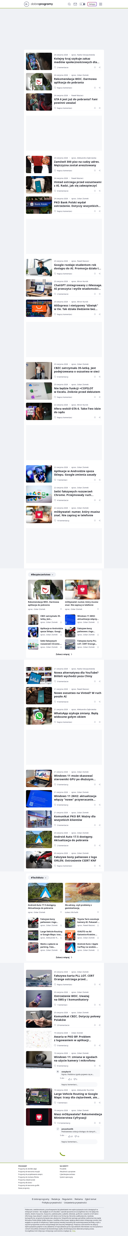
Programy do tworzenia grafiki (28, 1185)
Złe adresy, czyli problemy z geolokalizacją (78, 906)
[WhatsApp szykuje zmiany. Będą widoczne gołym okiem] (39, 716)
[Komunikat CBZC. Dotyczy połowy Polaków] (39, 1019)
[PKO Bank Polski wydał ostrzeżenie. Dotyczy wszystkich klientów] (39, 205)
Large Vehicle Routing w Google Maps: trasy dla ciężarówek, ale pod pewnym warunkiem (51, 933)
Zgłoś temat (90, 1199)
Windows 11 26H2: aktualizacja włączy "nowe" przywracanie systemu (88, 618)
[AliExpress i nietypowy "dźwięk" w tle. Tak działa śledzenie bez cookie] (39, 308)
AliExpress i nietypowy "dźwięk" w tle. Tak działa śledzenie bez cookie (76, 308)
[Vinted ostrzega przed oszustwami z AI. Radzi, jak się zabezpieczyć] (39, 184)
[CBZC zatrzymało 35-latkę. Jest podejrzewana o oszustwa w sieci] (39, 370)
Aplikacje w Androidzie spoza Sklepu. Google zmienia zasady (75, 472)
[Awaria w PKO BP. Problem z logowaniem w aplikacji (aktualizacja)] (39, 1039)
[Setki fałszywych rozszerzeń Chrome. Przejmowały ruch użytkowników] (39, 494)
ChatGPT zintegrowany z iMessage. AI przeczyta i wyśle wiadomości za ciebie (78, 288)
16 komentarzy (63, 520)
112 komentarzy (63, 1123)
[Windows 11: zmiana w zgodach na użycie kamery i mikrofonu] (39, 1059)
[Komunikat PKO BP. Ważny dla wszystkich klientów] (39, 819)
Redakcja (56, 1199)
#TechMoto (37, 877)
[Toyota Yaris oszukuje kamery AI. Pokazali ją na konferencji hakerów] (70, 923)
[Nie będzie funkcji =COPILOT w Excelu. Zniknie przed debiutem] (39, 391)
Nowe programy (24, 1188)
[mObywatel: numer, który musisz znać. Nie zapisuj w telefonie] (39, 514)
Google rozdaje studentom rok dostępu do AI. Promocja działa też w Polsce (78, 268)
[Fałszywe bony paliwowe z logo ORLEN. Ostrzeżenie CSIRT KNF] (70, 632)
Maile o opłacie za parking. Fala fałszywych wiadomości (49, 945)
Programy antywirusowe (26, 1180)
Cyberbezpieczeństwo (67, 1174)
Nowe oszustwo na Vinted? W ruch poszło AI (77, 694)
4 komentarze (62, 191)
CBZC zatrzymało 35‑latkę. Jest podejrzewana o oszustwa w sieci (77, 369)
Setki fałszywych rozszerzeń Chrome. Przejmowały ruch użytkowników (73, 494)
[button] (101, 4)
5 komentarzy (62, 784)
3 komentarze (62, 681)
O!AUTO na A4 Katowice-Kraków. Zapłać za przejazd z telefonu (87, 933)
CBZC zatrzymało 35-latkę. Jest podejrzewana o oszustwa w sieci (50, 618)
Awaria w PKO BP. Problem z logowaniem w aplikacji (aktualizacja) (72, 1040)
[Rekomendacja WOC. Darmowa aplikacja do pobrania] (39, 81)
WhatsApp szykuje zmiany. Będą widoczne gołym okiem (76, 714)
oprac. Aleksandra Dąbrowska (83, 158)
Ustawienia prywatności (75, 1202)
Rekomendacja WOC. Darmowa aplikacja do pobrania (75, 80)
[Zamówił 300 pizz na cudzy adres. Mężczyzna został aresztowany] (39, 164)
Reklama (79, 1199)
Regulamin (67, 1199)
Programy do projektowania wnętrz (30, 1174)
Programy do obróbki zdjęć (27, 1169)
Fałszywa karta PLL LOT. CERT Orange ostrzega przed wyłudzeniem (86, 642)
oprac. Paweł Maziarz (80, 261)
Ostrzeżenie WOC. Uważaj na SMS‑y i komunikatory (71, 997)
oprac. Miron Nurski (79, 281)
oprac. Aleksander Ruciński (82, 1090)
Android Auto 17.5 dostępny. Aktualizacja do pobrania (73, 838)
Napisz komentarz (64, 88)
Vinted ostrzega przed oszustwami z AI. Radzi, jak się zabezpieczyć (78, 183)
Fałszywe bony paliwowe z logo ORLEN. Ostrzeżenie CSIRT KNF (87, 630)
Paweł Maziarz (77, 95)
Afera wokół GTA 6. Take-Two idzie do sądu (77, 410)
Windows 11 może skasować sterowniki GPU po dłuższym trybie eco (73, 779)
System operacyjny (66, 1177)
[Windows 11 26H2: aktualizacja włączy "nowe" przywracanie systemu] (70, 619)
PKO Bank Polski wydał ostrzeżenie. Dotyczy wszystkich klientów (76, 205)
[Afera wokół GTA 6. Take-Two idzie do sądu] (39, 411)
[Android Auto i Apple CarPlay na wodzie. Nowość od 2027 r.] (70, 947)
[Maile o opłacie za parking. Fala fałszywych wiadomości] (33, 947)
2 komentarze (62, 67)
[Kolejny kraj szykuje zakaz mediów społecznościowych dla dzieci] (39, 61)
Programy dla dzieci (25, 1183)
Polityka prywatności (52, 1202)
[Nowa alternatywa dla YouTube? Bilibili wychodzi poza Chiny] (39, 675)
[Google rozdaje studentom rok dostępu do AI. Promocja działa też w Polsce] (39, 267)
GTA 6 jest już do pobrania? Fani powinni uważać (76, 101)
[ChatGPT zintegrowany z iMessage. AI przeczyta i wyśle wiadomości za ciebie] (39, 288)
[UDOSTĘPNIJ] (99, 67)
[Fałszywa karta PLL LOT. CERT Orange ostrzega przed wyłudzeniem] (70, 644)
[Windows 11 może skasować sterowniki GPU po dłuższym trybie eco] (39, 778)
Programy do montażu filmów (28, 1177)
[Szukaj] (69, 4)
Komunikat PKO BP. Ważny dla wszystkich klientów (75, 818)
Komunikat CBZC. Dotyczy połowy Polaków (77, 1018)
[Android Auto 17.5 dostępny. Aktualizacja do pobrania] (39, 839)
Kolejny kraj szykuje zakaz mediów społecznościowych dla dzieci (75, 62)
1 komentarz (62, 480)
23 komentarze (63, 1025)
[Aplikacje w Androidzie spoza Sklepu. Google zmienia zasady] (39, 474)
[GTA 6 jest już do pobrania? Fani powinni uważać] (39, 102)
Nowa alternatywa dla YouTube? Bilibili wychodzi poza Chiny (76, 674)
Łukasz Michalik (71, 912)
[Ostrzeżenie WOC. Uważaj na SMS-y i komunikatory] (39, 998)
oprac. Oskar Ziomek (79, 75)
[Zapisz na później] (94, 67)
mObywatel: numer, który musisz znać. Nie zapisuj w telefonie (77, 513)
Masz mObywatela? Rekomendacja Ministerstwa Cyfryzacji (78, 1115)
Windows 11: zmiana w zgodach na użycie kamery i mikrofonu (75, 1058)
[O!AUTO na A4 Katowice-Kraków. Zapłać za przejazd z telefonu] (70, 935)
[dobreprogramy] (44, 4)
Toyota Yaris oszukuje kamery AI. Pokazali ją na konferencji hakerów (88, 921)
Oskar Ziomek (77, 1033)
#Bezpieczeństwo (40, 574)
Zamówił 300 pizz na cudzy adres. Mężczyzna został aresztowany (77, 163)
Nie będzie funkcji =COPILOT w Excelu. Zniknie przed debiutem (77, 390)
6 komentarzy (62, 377)
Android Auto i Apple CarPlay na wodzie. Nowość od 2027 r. (87, 945)
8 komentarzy (62, 1066)
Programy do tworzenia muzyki (29, 1172)
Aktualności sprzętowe (67, 1172)
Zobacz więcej (63, 654)
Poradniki (63, 1169)
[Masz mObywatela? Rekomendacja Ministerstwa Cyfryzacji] (39, 1117)
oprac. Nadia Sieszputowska (83, 55)
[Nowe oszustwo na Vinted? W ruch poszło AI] (39, 695)
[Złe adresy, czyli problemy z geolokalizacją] (82, 893)
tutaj (73, 1231)
